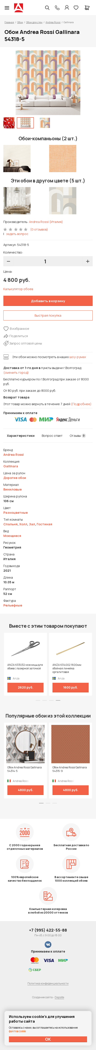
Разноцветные (15, 512)
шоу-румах (77, 357)
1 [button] (38, 700)
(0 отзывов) (39, 229)
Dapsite (59, 997)
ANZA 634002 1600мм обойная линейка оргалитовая (66, 668)
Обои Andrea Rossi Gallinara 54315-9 (69, 769)
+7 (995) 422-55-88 (48, 930)
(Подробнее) (81, 404)
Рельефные (12, 605)
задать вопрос (17, 234)
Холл (23, 524)
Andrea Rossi (53, 22)
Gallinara (10, 466)
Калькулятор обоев (18, 289)
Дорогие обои (14, 478)
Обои (20, 22)
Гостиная (44, 524)
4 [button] (58, 700)
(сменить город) (16, 372)
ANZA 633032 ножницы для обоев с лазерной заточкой (25, 666)
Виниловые (12, 489)
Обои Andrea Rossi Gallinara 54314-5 (24, 769)
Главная (9, 22)
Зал (32, 524)
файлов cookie (17, 1031)
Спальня (10, 524)
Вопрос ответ (52, 435)
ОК (48, 1039)
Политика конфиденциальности (48, 983)
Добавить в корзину (48, 301)
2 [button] (44, 700)
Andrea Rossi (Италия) (46, 222)
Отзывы (77, 435)
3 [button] (51, 700)
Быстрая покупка (48, 315)
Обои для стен (34, 22)
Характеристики (21, 435)
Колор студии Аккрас (18, 7)
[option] (48, 82)
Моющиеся (12, 536)
